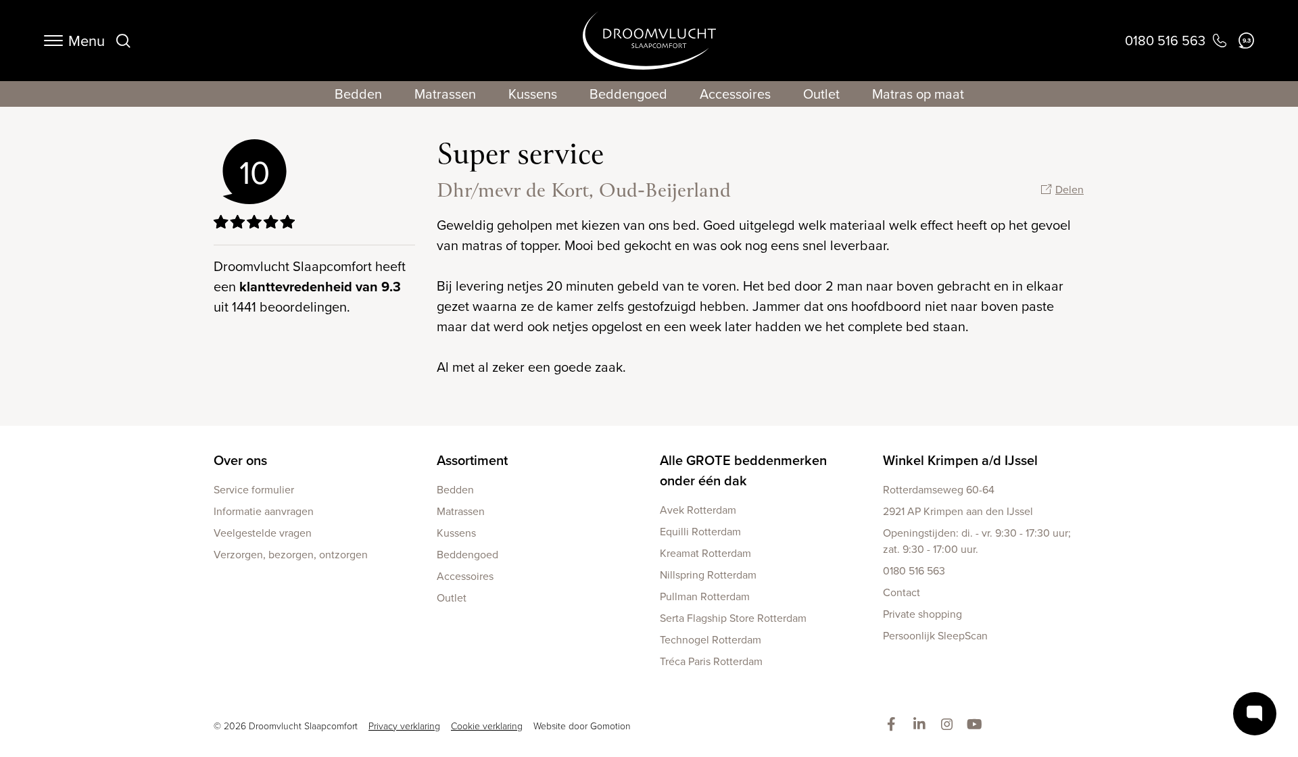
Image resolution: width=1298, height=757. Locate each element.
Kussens (532, 93)
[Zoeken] (123, 40)
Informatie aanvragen (264, 511)
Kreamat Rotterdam (705, 552)
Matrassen (445, 93)
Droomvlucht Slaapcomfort (649, 40)
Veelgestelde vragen (263, 532)
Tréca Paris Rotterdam (711, 661)
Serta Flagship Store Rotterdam (733, 617)
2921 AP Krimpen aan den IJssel (958, 511)
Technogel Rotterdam (710, 639)
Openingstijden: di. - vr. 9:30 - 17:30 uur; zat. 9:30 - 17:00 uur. (977, 540)
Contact (901, 592)
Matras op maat (918, 93)
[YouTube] (977, 725)
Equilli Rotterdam (700, 531)
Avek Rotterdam (698, 509)
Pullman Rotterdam (705, 596)
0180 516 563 (914, 570)
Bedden (358, 93)
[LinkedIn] (922, 725)
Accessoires (735, 93)
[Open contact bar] (1254, 713)
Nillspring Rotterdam (708, 574)
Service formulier (254, 489)
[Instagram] (949, 725)
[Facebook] (894, 725)
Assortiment (472, 460)
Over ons (240, 460)
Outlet (821, 93)
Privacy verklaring (404, 725)
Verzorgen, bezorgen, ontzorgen (291, 554)
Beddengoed (628, 93)
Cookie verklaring (487, 725)
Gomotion (610, 725)
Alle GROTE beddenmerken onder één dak (743, 470)
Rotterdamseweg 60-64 (938, 489)
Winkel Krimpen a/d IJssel (960, 460)
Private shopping (922, 613)
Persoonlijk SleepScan (935, 635)
